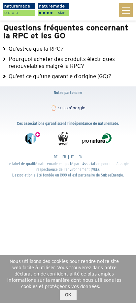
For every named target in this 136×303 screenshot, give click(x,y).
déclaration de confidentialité (47, 274)
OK (68, 294)
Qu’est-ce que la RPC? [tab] (36, 48)
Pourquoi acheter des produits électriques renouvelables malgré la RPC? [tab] (62, 62)
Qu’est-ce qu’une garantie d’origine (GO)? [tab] (60, 76)
